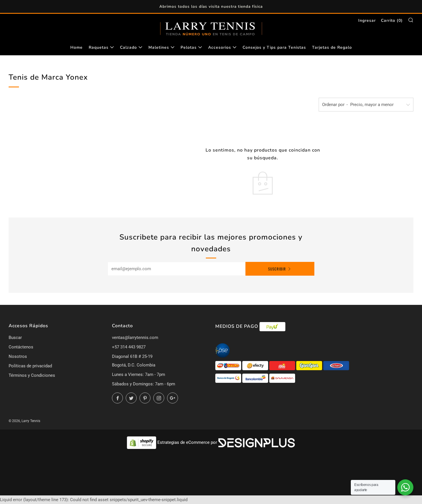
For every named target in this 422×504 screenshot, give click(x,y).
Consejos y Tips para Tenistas (274, 47)
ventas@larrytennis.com (135, 337)
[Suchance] (336, 365)
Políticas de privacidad (30, 365)
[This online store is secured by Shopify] (142, 442)
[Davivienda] (282, 378)
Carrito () (392, 20)
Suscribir (277, 269)
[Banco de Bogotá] (228, 378)
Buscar (15, 337)
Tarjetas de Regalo (332, 47)
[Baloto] (228, 365)
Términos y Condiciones (32, 375)
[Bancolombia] (255, 378)
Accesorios (219, 47)
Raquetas (99, 47)
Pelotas (189, 47)
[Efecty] (255, 365)
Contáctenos (21, 347)
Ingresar (367, 20)
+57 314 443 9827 (129, 347)
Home (76, 47)
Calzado (128, 47)
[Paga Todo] (282, 365)
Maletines (158, 47)
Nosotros (18, 356)
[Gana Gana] (309, 365)
